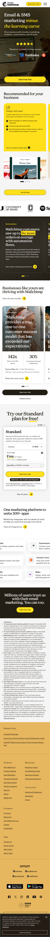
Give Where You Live (11, 821)
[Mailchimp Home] (10, 4)
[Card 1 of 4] (22, 181)
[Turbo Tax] (17, 871)
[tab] (23, 276)
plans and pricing (9, 718)
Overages (24, 483)
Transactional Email (11, 779)
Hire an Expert (9, 846)
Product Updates (10, 771)
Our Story (7, 813)
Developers (29, 796)
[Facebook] (9, 897)
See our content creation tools (16, 148)
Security (7, 790)
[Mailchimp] (32, 876)
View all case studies (11, 298)
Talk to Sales (8, 853)
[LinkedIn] (28, 897)
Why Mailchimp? (10, 767)
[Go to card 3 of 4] (27, 181)
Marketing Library (31, 767)
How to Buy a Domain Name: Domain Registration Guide (24, 738)
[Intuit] (25, 866)
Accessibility (8, 828)
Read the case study (14, 378)
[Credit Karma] (31, 871)
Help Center (8, 849)
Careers (6, 825)
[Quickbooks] (18, 876)
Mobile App (8, 798)
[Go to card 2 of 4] (25, 181)
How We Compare (10, 783)
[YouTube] (34, 897)
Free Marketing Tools (32, 771)
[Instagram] (21, 897)
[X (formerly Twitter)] (15, 897)
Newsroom (8, 817)
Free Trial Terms (15, 483)
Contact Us (8, 842)
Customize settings (25, 932)
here (29, 651)
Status (6, 794)
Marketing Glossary (32, 775)
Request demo (25, 399)
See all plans (22, 494)
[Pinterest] (41, 897)
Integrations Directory (33, 779)
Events (27, 800)
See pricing (25, 192)
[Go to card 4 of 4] (29, 181)
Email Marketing (9, 775)
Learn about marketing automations (19, 267)
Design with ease (25, 141)
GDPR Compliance (10, 786)
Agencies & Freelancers (33, 792)
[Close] (46, 917)
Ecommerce (23, 344)
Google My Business (11, 734)
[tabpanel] (23, 246)
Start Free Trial (33, 4)
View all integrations (13, 527)
